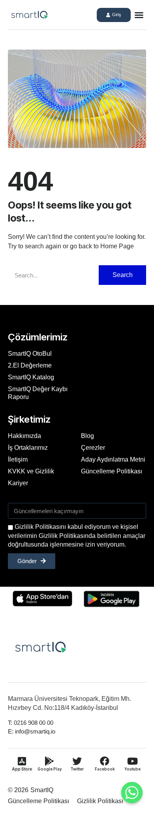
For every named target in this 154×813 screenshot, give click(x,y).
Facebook (105, 769)
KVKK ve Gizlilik (31, 471)
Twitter (77, 769)
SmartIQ (41, 790)
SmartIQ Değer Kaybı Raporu (38, 393)
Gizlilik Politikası (100, 801)
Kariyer (18, 483)
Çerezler (93, 447)
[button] (139, 15)
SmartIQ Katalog (31, 377)
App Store (22, 769)
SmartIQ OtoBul (30, 353)
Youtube (132, 769)
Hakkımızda (24, 435)
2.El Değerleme (30, 365)
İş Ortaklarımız (28, 447)
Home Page (117, 246)
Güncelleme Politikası (111, 471)
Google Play (50, 769)
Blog (87, 435)
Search (123, 275)
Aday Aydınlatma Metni (113, 459)
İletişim (18, 459)
